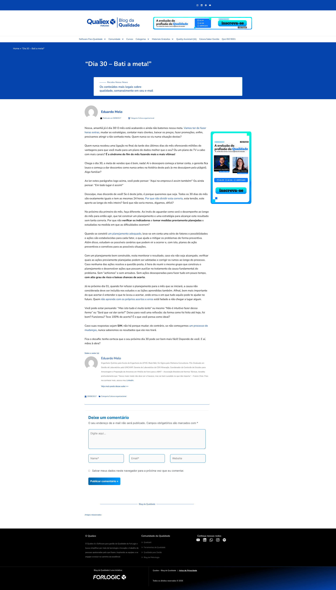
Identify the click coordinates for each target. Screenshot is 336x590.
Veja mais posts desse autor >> (114, 386)
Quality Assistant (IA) (186, 39)
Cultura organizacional (117, 396)
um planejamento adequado (124, 233)
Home (16, 48)
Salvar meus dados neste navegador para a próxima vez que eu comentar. (138, 470)
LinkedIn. (130, 380)
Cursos (129, 39)
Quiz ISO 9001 (229, 39)
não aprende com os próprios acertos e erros (127, 299)
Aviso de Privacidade (188, 570)
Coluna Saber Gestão (209, 39)
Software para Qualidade (91, 39)
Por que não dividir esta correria (164, 198)
